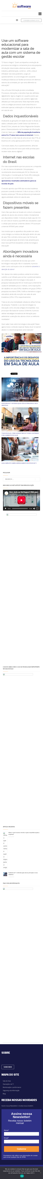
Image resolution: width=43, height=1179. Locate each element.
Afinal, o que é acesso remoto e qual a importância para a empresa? (23, 833)
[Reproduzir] (6, 509)
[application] (21, 500)
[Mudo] (34, 509)
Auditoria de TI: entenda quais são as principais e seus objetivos (23, 874)
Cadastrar (21, 1149)
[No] (41, 1173)
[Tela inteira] (37, 509)
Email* (6, 1138)
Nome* (6, 1130)
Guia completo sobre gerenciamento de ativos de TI (19, 463)
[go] (37, 479)
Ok (22, 1176)
